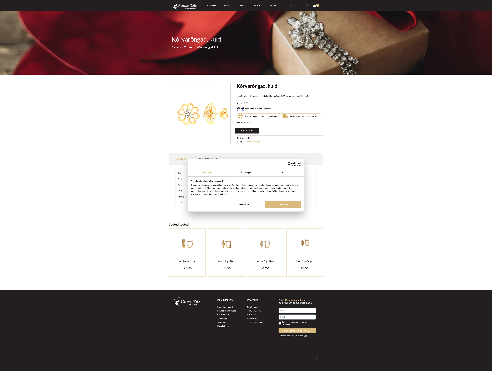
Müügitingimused (225, 307)
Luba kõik (283, 205)
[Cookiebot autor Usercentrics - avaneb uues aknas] (289, 164)
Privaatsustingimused (226, 310)
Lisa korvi (247, 131)
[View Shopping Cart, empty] (316, 6)
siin (305, 336)
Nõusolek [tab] (207, 172)
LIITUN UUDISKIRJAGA (297, 330)
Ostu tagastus (223, 314)
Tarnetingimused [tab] (208, 158)
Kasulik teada (223, 326)
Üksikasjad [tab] (246, 172)
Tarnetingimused (224, 318)
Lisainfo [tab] (181, 158)
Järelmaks (221, 322)
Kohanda (244, 205)
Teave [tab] (284, 172)
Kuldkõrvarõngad (254, 141)
